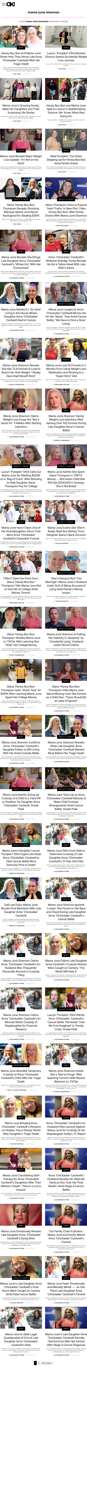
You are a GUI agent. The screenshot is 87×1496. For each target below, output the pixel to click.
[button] (4, 4)
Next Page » (47, 1363)
